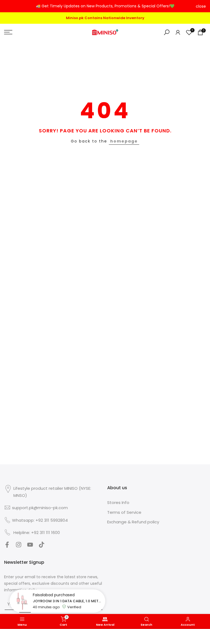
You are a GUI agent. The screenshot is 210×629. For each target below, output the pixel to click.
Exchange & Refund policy (133, 522)
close (9, 6)
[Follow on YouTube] (30, 546)
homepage (124, 141)
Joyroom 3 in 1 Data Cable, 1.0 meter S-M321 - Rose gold (68, 601)
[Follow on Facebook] (7, 546)
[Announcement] (105, 6)
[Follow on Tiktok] (42, 546)
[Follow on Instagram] (19, 546)
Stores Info (118, 502)
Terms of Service (124, 512)
